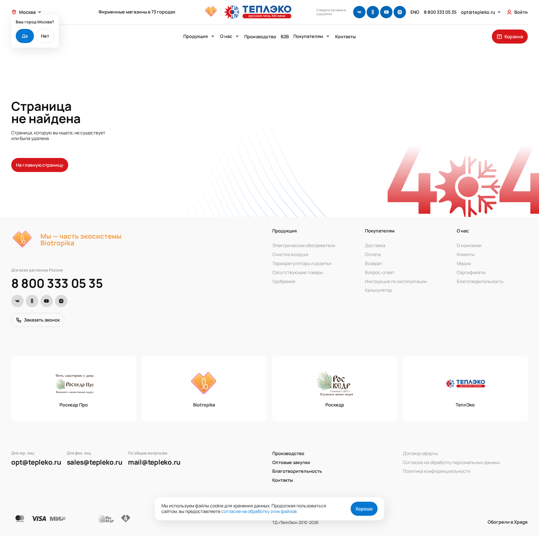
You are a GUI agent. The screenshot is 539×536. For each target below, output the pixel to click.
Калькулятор (378, 290)
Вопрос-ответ (379, 272)
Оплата (373, 254)
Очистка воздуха (290, 254)
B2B (285, 36)
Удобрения (283, 281)
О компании (469, 245)
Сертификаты (471, 272)
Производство (260, 36)
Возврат (373, 263)
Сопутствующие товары (297, 272)
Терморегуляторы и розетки (301, 263)
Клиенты (465, 254)
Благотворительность (480, 281)
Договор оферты (420, 453)
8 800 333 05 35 (57, 283)
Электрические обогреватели (303, 245)
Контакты (345, 36)
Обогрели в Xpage (508, 522)
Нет (45, 36)
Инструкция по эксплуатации (396, 281)
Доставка (375, 245)
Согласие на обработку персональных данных (451, 462)
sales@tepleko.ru (94, 462)
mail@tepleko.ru (154, 462)
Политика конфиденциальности (436, 471)
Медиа (464, 263)
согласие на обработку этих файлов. (259, 511)
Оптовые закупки (291, 462)
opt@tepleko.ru (36, 462)
